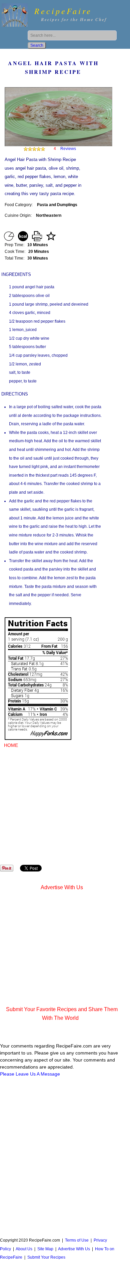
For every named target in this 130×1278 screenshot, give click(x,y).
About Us (24, 1249)
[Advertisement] (65, 811)
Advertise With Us (62, 887)
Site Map (45, 1249)
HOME (11, 745)
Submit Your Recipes (46, 1257)
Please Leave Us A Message (30, 1074)
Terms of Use (77, 1240)
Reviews (68, 148)
